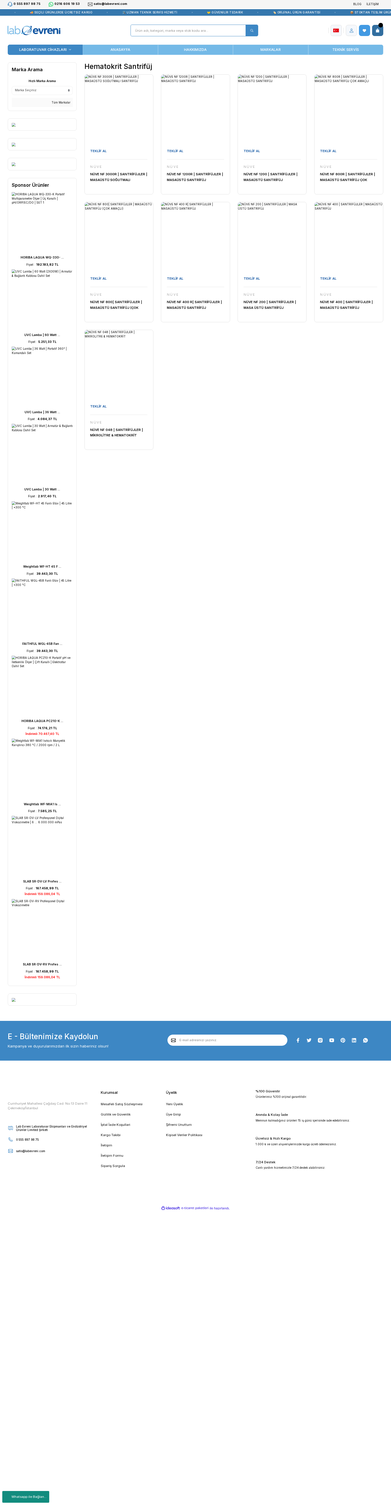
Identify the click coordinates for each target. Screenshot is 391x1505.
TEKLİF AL (98, 151)
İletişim (106, 1145)
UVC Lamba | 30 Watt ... (42, 489)
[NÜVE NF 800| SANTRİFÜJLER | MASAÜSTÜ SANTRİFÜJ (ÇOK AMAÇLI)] (119, 236)
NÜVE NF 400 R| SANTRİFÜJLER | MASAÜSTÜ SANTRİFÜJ (194, 305)
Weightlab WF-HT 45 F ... (42, 566)
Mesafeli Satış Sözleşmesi (122, 1104)
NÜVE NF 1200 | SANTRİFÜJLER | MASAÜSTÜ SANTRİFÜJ (271, 177)
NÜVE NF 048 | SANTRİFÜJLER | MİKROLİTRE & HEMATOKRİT (116, 433)
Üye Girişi (173, 1114)
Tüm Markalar (60, 102)
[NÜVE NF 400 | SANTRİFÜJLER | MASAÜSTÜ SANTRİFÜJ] (349, 236)
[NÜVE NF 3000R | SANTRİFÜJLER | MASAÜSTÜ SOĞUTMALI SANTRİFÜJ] (119, 109)
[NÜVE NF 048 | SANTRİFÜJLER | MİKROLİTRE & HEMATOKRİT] (119, 364)
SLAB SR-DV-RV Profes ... (42, 964)
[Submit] (173, 1040)
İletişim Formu (112, 1156)
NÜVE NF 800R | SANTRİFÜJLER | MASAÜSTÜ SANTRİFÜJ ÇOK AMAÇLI (347, 177)
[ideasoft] (170, 1208)
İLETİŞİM (372, 4)
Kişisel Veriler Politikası (184, 1135)
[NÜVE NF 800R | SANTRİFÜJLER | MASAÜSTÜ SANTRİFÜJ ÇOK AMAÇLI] (349, 109)
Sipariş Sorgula (113, 1166)
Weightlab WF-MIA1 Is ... (42, 804)
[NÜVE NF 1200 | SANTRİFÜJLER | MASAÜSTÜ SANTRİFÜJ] (272, 109)
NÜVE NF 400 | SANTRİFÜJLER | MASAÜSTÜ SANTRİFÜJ (346, 305)
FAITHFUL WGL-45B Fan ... (42, 644)
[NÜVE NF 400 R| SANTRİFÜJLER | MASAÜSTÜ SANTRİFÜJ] (195, 236)
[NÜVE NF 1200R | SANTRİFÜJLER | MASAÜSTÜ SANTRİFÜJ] (195, 109)
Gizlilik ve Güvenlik (116, 1114)
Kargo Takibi (111, 1135)
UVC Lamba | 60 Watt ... (42, 335)
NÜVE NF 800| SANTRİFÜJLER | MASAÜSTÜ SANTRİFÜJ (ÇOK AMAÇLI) (116, 305)
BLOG (357, 4)
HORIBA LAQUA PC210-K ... (42, 721)
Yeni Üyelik (174, 1104)
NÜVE (96, 167)
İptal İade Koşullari (115, 1125)
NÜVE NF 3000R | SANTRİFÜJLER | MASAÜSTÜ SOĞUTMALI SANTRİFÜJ (118, 177)
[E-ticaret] (195, 1208)
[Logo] (33, 30)
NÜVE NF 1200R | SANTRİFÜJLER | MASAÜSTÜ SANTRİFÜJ (195, 177)
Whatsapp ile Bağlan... (29, 1497)
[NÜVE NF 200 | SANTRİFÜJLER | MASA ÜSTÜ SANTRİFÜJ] (272, 236)
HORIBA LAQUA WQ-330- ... (42, 257)
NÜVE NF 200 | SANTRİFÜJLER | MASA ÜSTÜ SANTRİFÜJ (270, 305)
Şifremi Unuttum (179, 1125)
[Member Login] (351, 30)
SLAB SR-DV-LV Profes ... (42, 881)
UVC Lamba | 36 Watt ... (42, 412)
